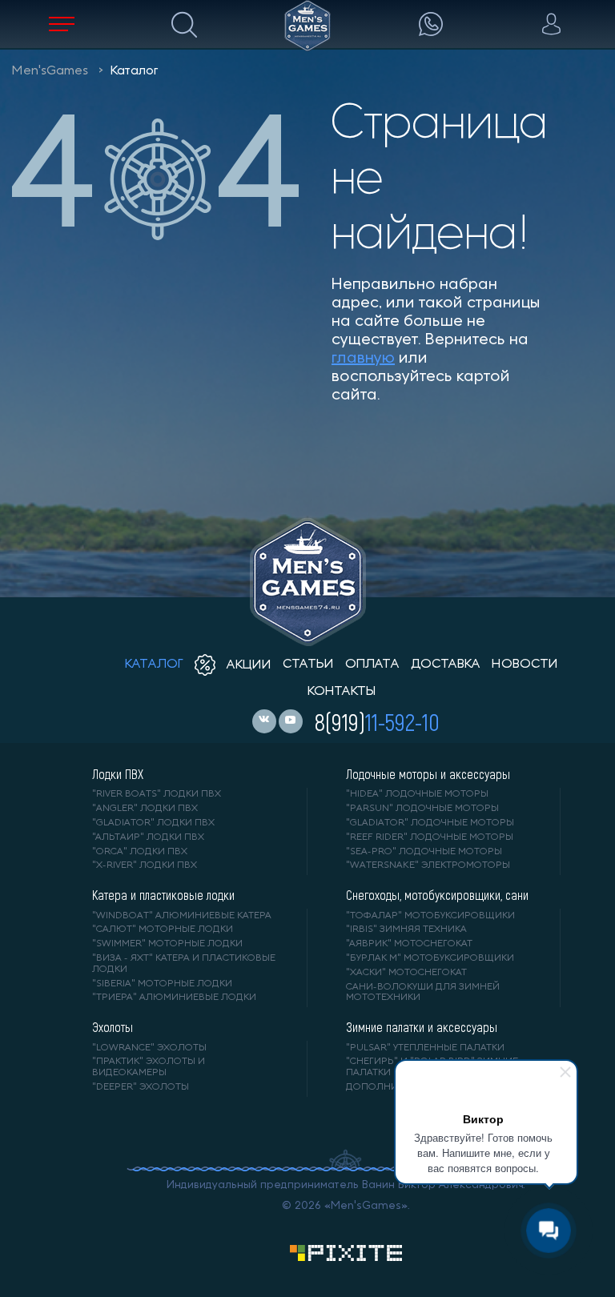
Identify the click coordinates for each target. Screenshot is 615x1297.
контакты (342, 691)
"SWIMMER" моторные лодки (167, 944)
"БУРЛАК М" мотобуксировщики (430, 958)
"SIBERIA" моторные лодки (162, 984)
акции (247, 665)
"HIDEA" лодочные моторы (417, 794)
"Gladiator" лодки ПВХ (153, 823)
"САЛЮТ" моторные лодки (162, 930)
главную (363, 358)
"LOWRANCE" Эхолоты (149, 1048)
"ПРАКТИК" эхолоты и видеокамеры (148, 1067)
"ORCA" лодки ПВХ (139, 852)
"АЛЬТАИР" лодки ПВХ (148, 837)
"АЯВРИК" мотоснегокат (409, 944)
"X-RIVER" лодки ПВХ (144, 865)
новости (525, 664)
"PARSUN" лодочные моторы (422, 809)
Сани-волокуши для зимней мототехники (423, 992)
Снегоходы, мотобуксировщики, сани (437, 895)
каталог (154, 664)
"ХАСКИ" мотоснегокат (406, 973)
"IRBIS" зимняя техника (406, 930)
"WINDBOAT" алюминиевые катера (181, 916)
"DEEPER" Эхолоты (140, 1087)
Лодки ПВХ (117, 774)
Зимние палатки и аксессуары (421, 1027)
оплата (372, 664)
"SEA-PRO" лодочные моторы (424, 852)
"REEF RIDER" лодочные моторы (429, 837)
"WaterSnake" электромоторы (428, 865)
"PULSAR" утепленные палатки (425, 1048)
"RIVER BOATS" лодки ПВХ (156, 794)
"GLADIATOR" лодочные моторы (430, 823)
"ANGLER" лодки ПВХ (145, 809)
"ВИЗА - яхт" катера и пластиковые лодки (183, 964)
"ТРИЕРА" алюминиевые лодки (174, 998)
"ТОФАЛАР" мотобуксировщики (430, 916)
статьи (308, 664)
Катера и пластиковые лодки (163, 895)
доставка (445, 664)
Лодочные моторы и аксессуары (428, 774)
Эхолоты (112, 1027)
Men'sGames (50, 71)
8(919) (377, 721)
